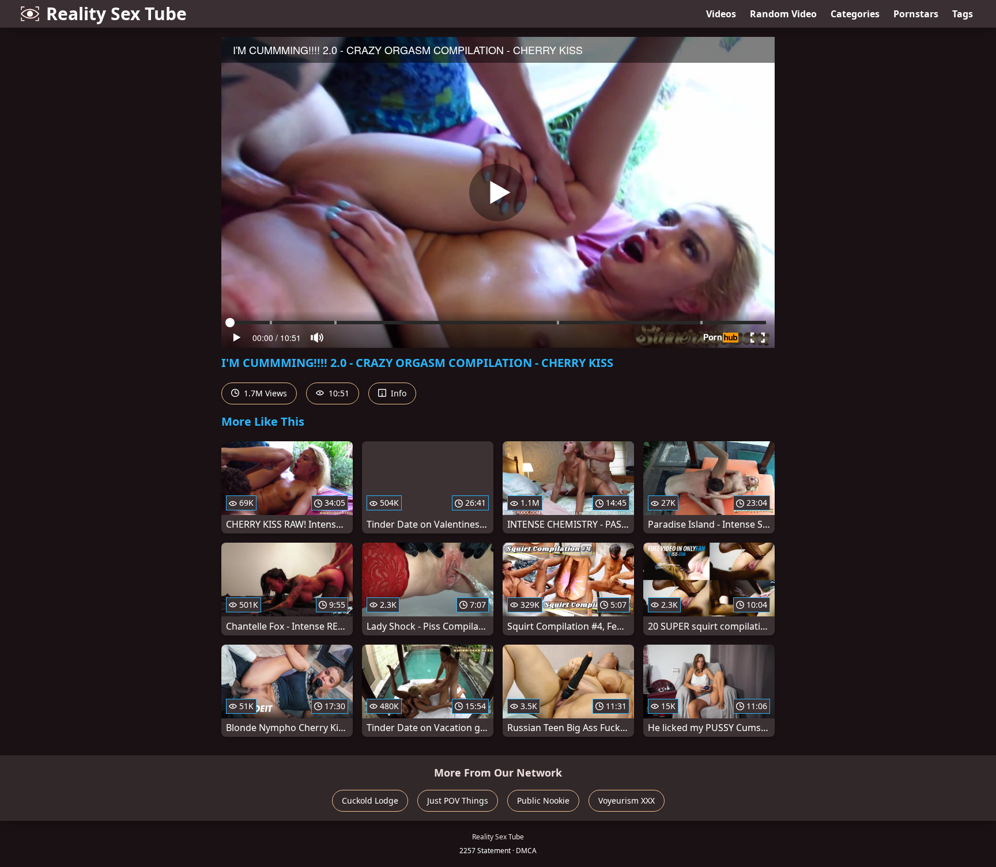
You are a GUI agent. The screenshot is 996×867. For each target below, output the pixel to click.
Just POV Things (457, 800)
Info (397, 393)
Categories (855, 13)
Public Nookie (543, 800)
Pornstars (915, 13)
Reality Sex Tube (116, 13)
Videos (721, 13)
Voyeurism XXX (626, 800)
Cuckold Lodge (370, 800)
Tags (962, 13)
